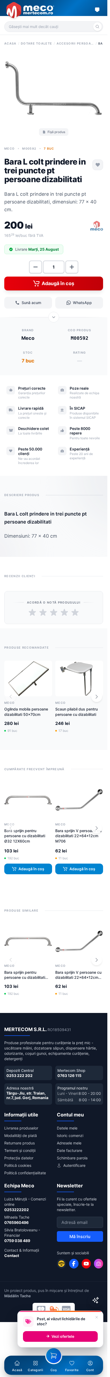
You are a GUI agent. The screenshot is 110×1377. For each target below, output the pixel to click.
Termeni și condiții (20, 1150)
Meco (9, 148)
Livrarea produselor (21, 1128)
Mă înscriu (80, 1236)
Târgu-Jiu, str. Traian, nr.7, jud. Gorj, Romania (27, 1095)
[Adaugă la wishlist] (97, 164)
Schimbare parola (72, 1158)
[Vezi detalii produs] (53, 317)
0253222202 (16, 1209)
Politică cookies (17, 1165)
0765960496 (16, 1222)
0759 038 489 (17, 1240)
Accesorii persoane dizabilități (75, 43)
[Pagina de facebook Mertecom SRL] (73, 1263)
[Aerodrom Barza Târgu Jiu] (61, 1263)
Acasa (10, 43)
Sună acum (31, 302)
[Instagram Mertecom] (98, 1263)
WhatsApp (82, 302)
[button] (96, 696)
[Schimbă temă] (97, 9)
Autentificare (74, 1165)
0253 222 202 (19, 1075)
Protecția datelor (18, 1158)
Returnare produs (19, 1143)
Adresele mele (69, 1143)
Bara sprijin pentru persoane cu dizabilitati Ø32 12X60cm (24, 835)
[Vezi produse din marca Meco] (96, 226)
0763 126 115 (69, 1075)
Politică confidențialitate (25, 1173)
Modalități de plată (20, 1135)
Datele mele (67, 1128)
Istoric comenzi (70, 1135)
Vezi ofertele (63, 1336)
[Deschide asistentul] (95, 1300)
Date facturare (69, 1150)
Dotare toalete (36, 43)
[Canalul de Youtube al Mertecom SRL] (86, 1263)
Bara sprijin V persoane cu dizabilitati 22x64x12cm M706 (78, 835)
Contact (11, 1255)
